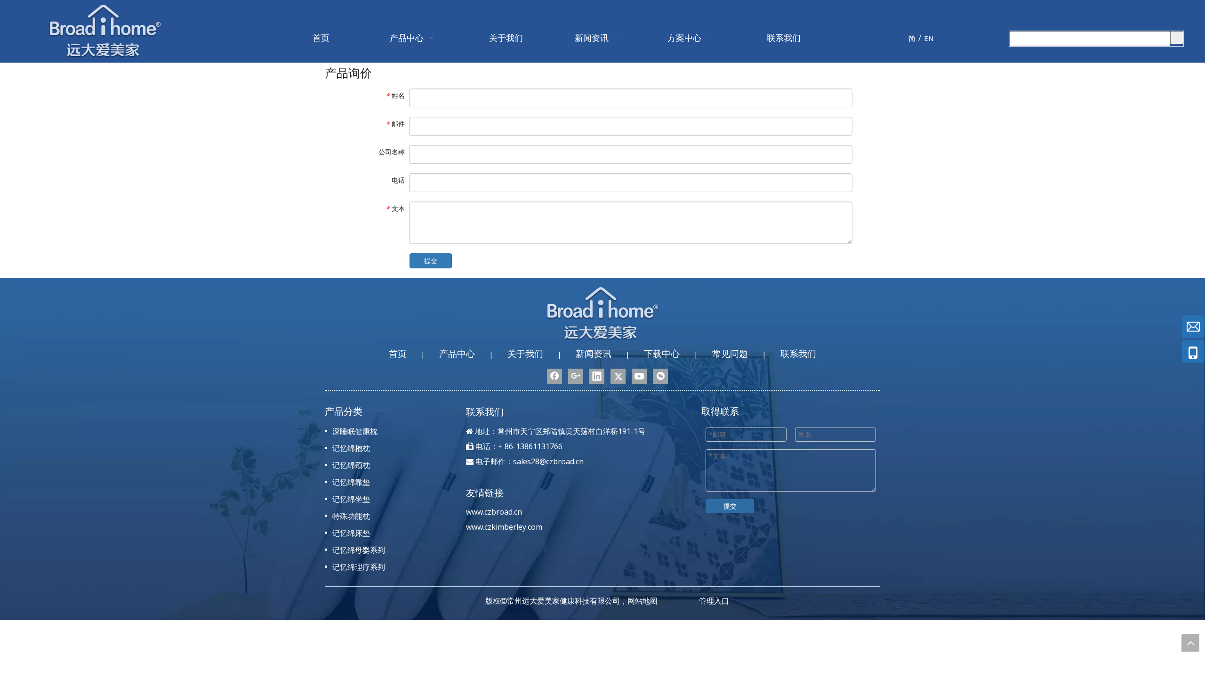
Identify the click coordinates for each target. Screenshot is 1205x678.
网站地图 (642, 601)
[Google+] (575, 376)
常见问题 (730, 353)
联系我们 (798, 353)
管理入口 (714, 601)
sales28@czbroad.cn (548, 461)
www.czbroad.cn (494, 512)
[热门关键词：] (1176, 37)
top (1190, 643)
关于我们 (525, 353)
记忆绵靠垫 (351, 482)
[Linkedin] (596, 376)
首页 (398, 353)
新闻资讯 (593, 353)
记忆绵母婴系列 (358, 550)
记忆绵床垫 (351, 533)
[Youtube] (639, 376)
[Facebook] (554, 376)
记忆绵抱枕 (351, 448)
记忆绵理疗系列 (358, 567)
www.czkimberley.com (504, 527)
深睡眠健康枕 (355, 431)
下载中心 (662, 353)
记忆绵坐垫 (351, 499)
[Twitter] (618, 376)
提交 (430, 260)
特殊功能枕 (351, 516)
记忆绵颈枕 (351, 465)
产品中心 (457, 353)
